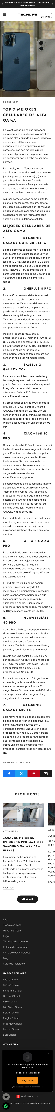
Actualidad (10, 831)
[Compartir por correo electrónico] (46, 773)
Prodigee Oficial (12, 1023)
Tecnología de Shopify (37, 1103)
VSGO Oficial (10, 1001)
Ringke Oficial (11, 1018)
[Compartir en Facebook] (9, 773)
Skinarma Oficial (12, 990)
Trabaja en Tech (12, 924)
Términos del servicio (15, 941)
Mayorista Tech (12, 930)
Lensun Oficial (11, 1029)
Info (5, 919)
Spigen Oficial (11, 1012)
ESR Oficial (9, 1034)
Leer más (8, 887)
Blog (5, 958)
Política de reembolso (15, 947)
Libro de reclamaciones (16, 952)
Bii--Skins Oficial (12, 1007)
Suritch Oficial (11, 984)
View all (28, 899)
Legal (6, 936)
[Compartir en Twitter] (21, 773)
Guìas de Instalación (14, 963)
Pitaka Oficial (10, 979)
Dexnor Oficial (11, 996)
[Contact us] (6, 1106)
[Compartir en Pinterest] (34, 773)
